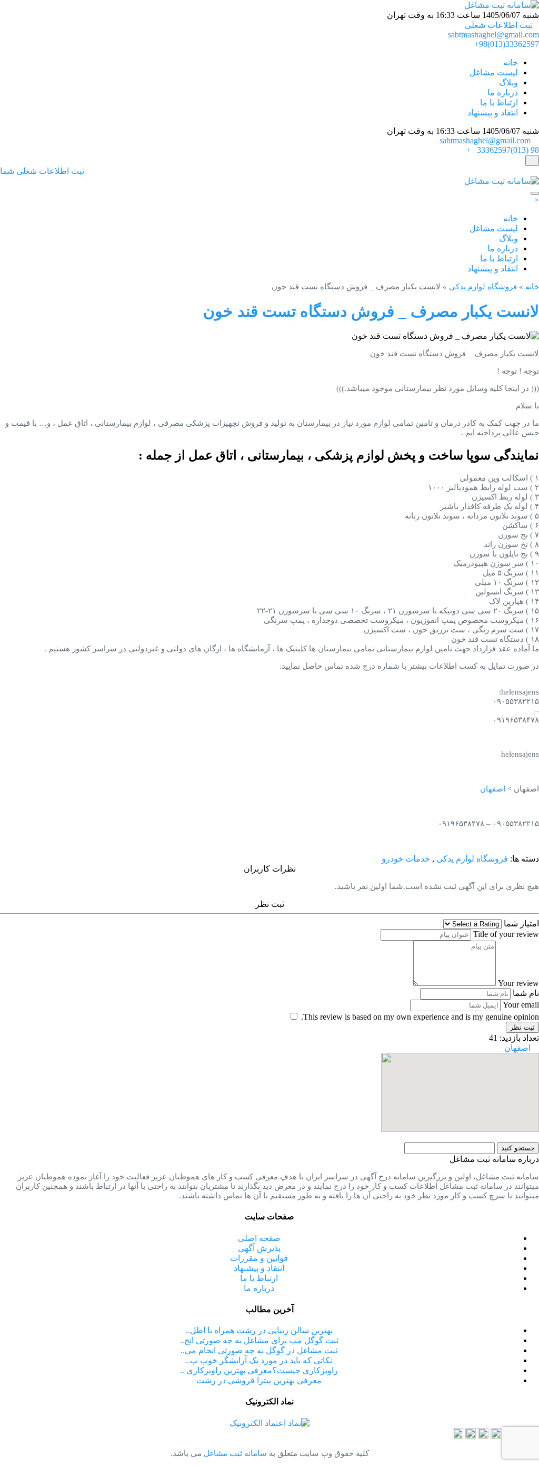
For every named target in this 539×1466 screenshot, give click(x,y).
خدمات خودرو (406, 858)
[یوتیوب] (458, 1435)
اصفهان (492, 789)
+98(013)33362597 (506, 44)
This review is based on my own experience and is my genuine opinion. (420, 1016)
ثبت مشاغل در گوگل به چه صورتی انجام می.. (259, 1350)
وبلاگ (508, 82)
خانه (510, 62)
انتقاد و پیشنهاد (492, 112)
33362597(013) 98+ (502, 149)
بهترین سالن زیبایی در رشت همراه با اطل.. (259, 1330)
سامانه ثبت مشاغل (234, 1453)
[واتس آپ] (483, 1435)
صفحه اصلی (259, 1238)
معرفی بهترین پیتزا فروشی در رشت (259, 1380)
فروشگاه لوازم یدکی (483, 286)
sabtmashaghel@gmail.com (493, 34)
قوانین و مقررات (259, 1258)
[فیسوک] (470, 1435)
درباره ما (502, 92)
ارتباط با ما (499, 102)
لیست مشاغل (494, 72)
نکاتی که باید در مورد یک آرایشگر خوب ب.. (259, 1360)
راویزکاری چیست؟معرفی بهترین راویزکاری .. (259, 1370)
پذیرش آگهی (259, 1248)
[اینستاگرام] (496, 1435)
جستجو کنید (518, 1148)
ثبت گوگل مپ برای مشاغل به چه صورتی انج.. (259, 1340)
